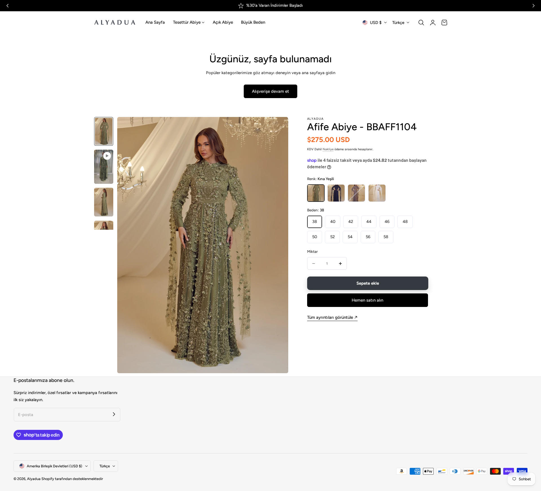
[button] (421, 22)
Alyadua (34, 479)
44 (368, 221)
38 (314, 221)
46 (387, 221)
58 (385, 236)
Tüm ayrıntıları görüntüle (330, 317)
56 (368, 236)
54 (350, 236)
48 (405, 221)
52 (332, 236)
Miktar (312, 251)
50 (314, 236)
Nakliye (328, 149)
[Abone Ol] (114, 414)
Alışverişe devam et (270, 91)
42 (350, 221)
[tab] (103, 131)
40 (332, 221)
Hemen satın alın (367, 300)
